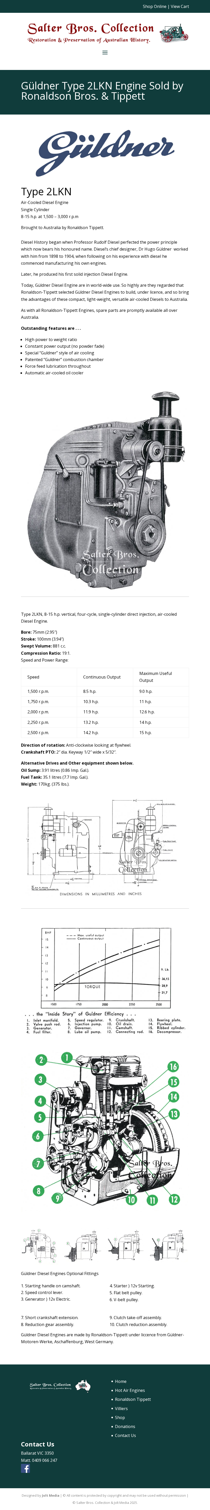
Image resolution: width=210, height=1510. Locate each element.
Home (121, 1381)
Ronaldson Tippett (133, 1399)
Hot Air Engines (130, 1390)
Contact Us (125, 1435)
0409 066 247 (44, 1460)
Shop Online (154, 6)
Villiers (121, 1408)
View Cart (180, 6)
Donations (125, 1426)
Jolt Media (50, 1495)
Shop (120, 1417)
